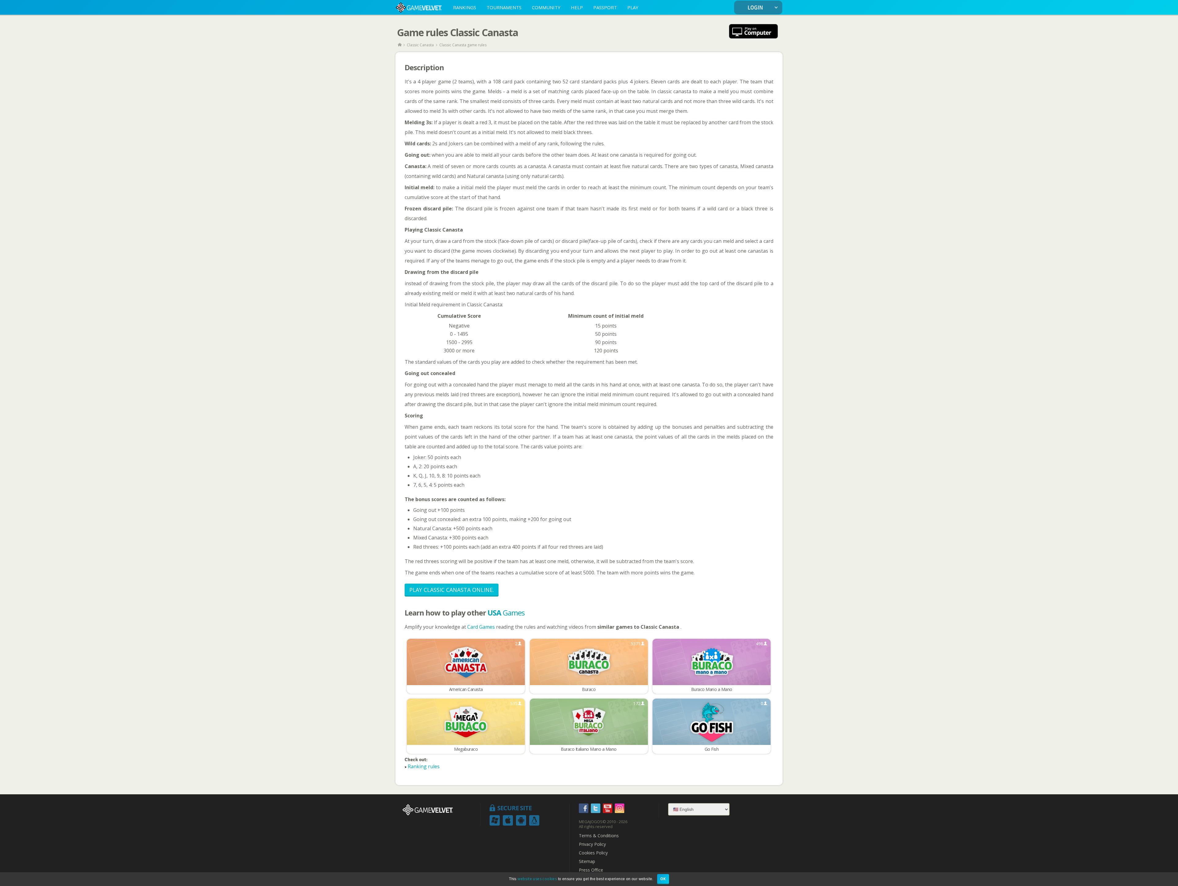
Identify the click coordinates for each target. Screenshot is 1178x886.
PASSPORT (605, 7)
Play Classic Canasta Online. (451, 589)
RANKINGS (464, 7)
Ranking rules (424, 766)
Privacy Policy (592, 844)
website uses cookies (537, 878)
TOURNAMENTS (504, 7)
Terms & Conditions (599, 835)
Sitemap (587, 861)
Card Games (481, 626)
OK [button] (663, 878)
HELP (577, 7)
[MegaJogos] (400, 45)
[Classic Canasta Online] (753, 32)
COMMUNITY (546, 7)
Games (506, 613)
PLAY (632, 7)
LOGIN (755, 8)
